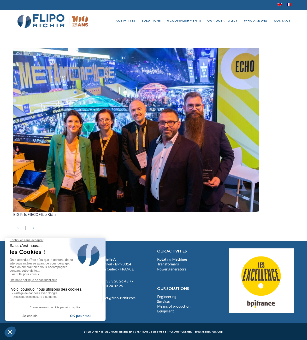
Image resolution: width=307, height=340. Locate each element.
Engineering (167, 296)
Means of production (173, 306)
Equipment (165, 311)
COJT (220, 331)
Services (164, 301)
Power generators (171, 269)
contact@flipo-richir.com (116, 298)
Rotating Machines (172, 259)
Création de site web (149, 331)
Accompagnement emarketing (190, 331)
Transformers (168, 264)
